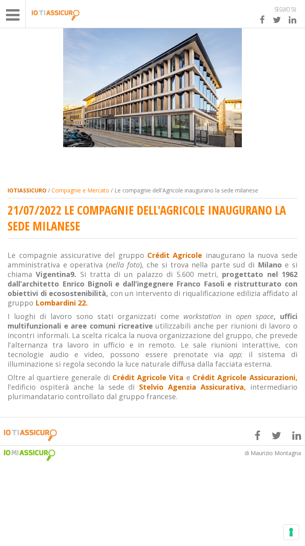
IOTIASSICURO (27, 190)
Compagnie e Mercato (80, 190)
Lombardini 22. (61, 303)
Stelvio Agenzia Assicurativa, (192, 387)
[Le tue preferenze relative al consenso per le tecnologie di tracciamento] (291, 532)
